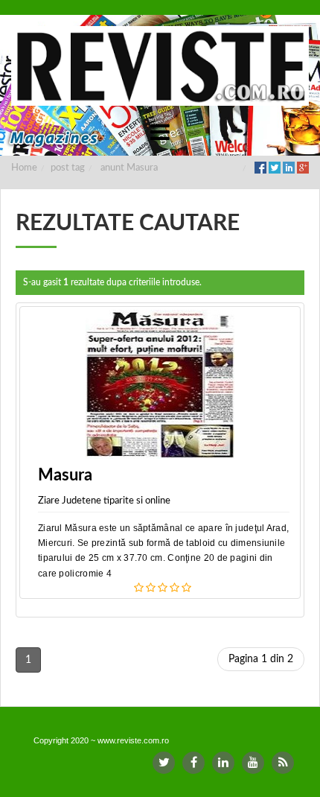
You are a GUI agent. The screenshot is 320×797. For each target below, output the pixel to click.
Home (24, 168)
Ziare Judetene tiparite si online (104, 501)
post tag (68, 168)
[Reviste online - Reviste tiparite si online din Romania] (160, 65)
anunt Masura (129, 168)
